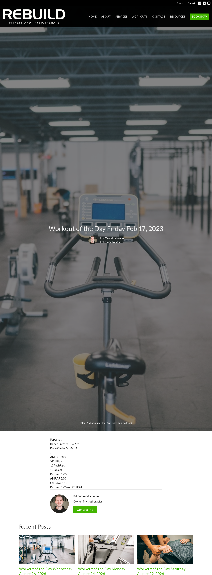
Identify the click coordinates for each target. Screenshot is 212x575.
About (106, 16)
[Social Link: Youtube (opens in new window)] (208, 3)
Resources (177, 16)
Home (93, 16)
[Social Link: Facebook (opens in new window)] (199, 3)
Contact (191, 3)
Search (180, 3)
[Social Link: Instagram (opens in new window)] (204, 3)
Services (121, 16)
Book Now (199, 16)
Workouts (139, 16)
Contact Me (85, 509)
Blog (83, 422)
